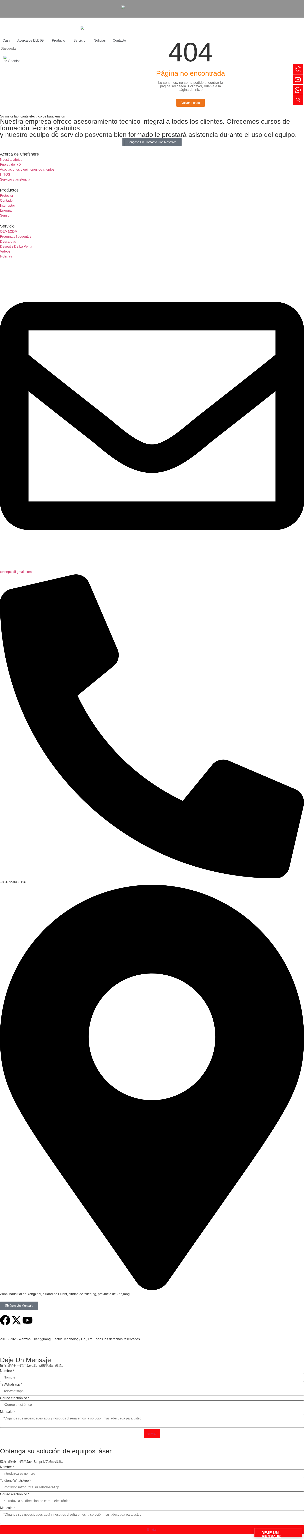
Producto (58, 40)
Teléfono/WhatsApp (15, 1480)
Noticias (100, 40)
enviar (152, 1433)
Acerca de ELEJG (30, 40)
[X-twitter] (16, 1320)
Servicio (79, 40)
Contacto (119, 40)
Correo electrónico (14, 1398)
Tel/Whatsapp (11, 1384)
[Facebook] (5, 1320)
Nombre (7, 1371)
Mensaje (7, 1411)
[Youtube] (27, 1320)
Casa (6, 40)
